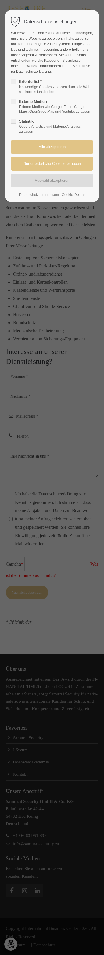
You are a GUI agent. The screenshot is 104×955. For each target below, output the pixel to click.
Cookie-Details (73, 195)
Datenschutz (29, 195)
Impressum (50, 195)
